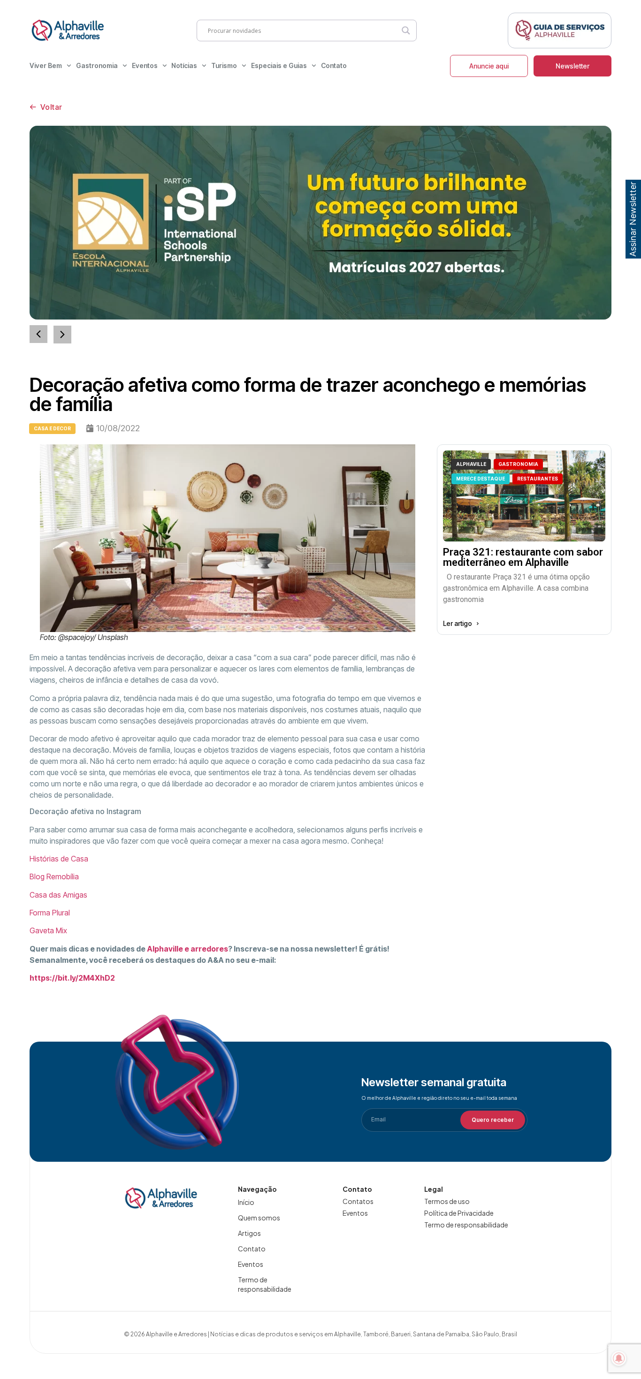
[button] (62, 334)
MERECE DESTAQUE (480, 478)
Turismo (224, 65)
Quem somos (259, 1217)
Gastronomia (97, 65)
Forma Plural (50, 912)
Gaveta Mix (48, 930)
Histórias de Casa (59, 858)
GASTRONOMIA (518, 464)
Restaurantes (537, 478)
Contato (334, 65)
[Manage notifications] (618, 1358)
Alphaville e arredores (187, 948)
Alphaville (471, 464)
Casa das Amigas (58, 894)
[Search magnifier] (405, 30)
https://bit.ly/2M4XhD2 (72, 978)
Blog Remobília (54, 876)
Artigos (249, 1233)
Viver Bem (46, 65)
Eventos (145, 65)
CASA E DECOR (52, 428)
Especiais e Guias (279, 65)
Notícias (184, 65)
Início (246, 1202)
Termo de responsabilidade (264, 1284)
